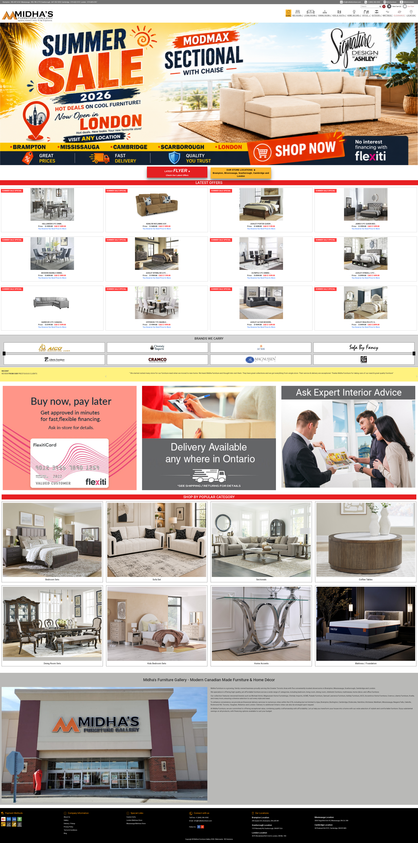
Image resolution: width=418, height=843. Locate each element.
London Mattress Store (134, 820)
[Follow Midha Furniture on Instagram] (202, 827)
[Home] (27, 16)
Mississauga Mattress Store (136, 823)
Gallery (66, 820)
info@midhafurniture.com (352, 2)
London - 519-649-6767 (89, 2)
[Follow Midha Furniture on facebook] (198, 827)
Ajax (318, 702)
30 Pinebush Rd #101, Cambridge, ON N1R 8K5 (330, 828)
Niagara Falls (398, 702)
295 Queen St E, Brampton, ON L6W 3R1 (265, 821)
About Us (67, 817)
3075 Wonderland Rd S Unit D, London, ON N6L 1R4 (269, 836)
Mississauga (339, 688)
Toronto (226, 705)
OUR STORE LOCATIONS (241, 173)
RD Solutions (228, 839)
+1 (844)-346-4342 (373, 2)
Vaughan (233, 705)
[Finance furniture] (70, 438)
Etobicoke (352, 702)
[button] (297, 13)
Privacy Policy (68, 827)
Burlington (334, 702)
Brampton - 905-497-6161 (12, 2)
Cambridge (360, 688)
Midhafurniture (391, 2)
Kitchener (369, 702)
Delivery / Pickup (69, 823)
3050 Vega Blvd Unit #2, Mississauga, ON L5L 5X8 (331, 820)
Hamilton (361, 702)
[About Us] (348, 437)
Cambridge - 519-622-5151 (71, 2)
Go (384, 6)
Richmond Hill (216, 705)
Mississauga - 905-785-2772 (31, 2)
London (372, 688)
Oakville (408, 702)
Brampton (329, 688)
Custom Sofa (131, 817)
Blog (65, 833)
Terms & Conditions (70, 830)
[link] (261, 11)
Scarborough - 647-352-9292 (51, 2)
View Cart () (396, 6)
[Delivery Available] (209, 438)
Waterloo (241, 705)
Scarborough (350, 688)
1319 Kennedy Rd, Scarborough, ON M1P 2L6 (267, 828)
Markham (377, 702)
